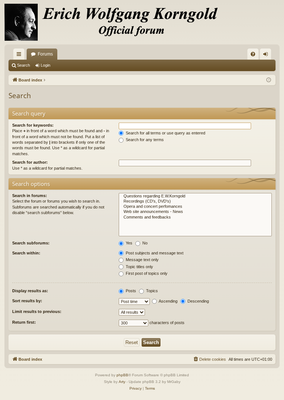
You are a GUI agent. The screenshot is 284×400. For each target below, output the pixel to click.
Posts (130, 291)
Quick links (20, 55)
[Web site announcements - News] (195, 211)
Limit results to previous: (36, 311)
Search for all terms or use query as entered (165, 133)
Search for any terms (144, 139)
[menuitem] (252, 54)
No (144, 243)
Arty (122, 382)
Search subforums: (31, 243)
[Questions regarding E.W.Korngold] (195, 196)
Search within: (26, 253)
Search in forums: (29, 195)
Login (45, 65)
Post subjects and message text (154, 253)
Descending (197, 301)
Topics (151, 291)
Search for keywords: (33, 125)
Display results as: (30, 291)
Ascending (168, 301)
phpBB (122, 375)
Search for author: (30, 162)
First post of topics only (146, 273)
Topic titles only (139, 266)
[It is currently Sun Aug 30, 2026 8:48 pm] (268, 80)
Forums (45, 54)
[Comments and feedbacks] (195, 217)
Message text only (142, 259)
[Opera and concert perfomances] (195, 206)
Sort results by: (27, 301)
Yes (128, 243)
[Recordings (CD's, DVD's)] (195, 201)
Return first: (24, 322)
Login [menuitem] (267, 55)
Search (23, 65)
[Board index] (115, 22)
